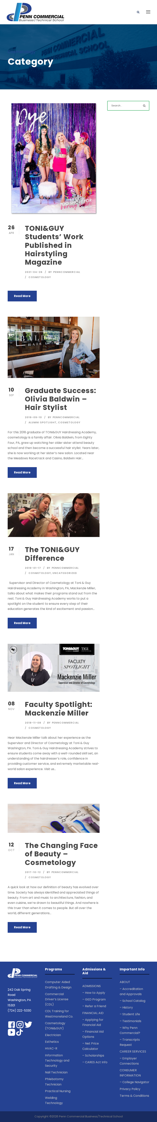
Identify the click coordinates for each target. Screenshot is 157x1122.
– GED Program (94, 999)
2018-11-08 (33, 723)
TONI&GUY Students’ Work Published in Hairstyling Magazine (54, 245)
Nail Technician (56, 1072)
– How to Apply (93, 993)
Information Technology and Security (57, 1060)
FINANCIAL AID (93, 1013)
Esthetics (52, 1042)
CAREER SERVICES (133, 1051)
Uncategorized (64, 573)
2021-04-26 (34, 272)
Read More (22, 296)
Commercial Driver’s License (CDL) (56, 999)
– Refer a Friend (94, 1006)
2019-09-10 (33, 417)
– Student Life (130, 1014)
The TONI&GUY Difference (52, 554)
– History (126, 1007)
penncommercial (66, 272)
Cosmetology (40, 277)
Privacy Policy (130, 1089)
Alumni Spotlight (42, 422)
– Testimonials (130, 1021)
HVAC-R (51, 1048)
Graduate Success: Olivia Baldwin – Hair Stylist (60, 399)
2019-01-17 (33, 568)
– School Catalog (132, 1001)
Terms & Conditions (134, 1095)
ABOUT (125, 982)
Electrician (53, 1035)
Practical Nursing (57, 1091)
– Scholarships (93, 1055)
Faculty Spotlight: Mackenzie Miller (58, 708)
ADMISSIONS (91, 986)
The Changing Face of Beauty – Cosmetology (61, 853)
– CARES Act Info (94, 1062)
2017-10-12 (33, 872)
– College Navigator (134, 1082)
